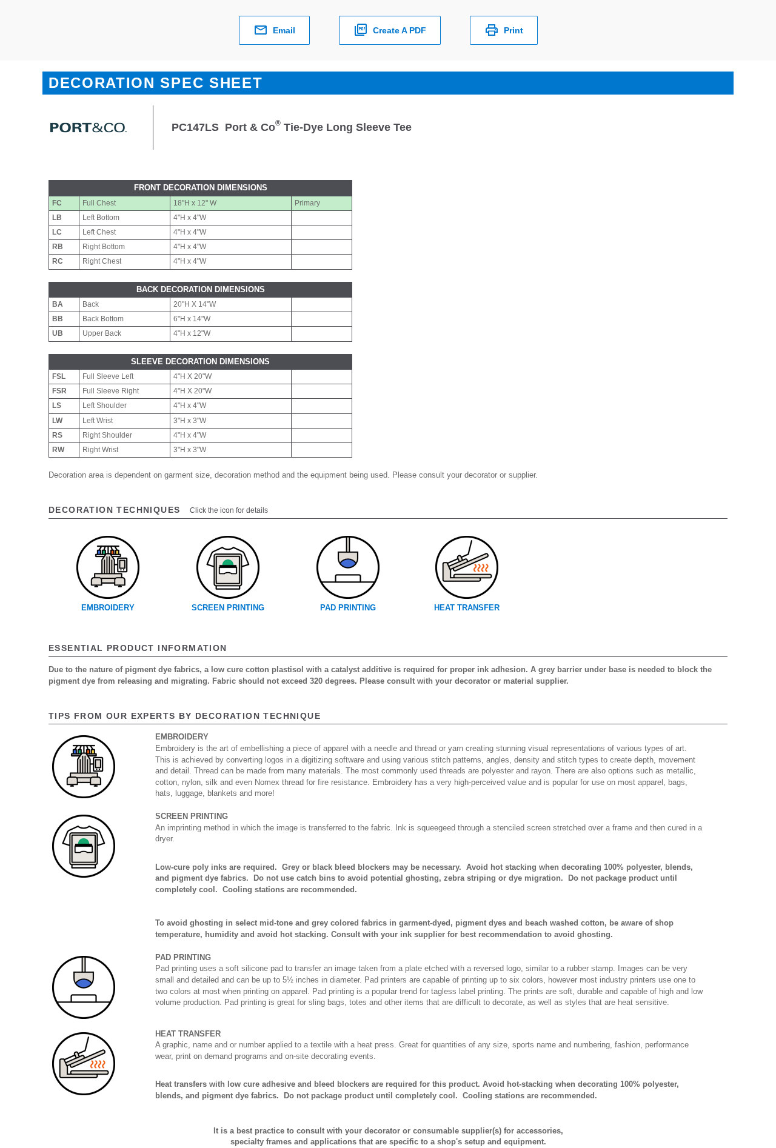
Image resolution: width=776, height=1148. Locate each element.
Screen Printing (228, 607)
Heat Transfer (467, 607)
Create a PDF (399, 30)
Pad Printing (348, 607)
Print (513, 30)
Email (284, 30)
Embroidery (108, 607)
